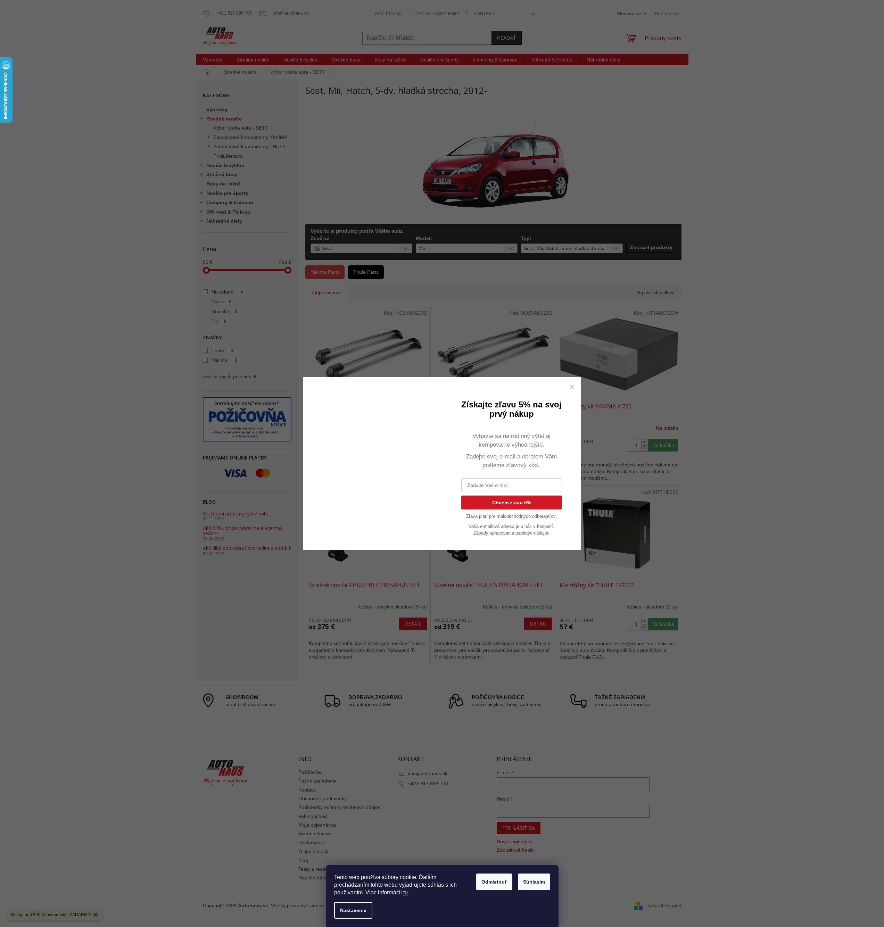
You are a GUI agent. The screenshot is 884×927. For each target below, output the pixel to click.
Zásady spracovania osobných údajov (511, 532)
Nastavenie (353, 910)
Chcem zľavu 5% (511, 502)
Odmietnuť (494, 882)
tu (405, 892)
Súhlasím (534, 882)
